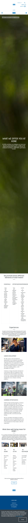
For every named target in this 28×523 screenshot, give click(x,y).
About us (7, 17)
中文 (25, 4)
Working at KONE (14, 504)
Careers (12, 17)
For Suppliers (14, 506)
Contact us (19, 2)
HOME (3, 17)
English (23, 4)
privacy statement (19, 516)
